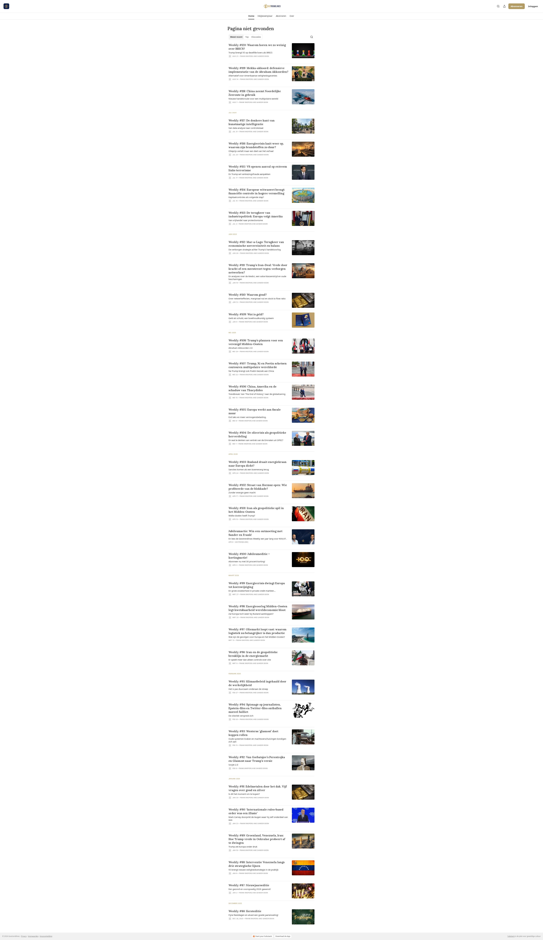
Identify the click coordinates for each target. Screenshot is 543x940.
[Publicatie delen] (504, 6)
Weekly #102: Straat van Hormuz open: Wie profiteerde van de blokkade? (258, 486)
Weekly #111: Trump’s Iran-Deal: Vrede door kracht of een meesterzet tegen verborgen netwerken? (258, 268)
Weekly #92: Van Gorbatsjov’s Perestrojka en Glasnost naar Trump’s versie (257, 759)
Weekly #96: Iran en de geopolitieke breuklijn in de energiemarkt (253, 654)
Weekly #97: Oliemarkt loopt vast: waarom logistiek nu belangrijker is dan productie (257, 631)
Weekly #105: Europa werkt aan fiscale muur (255, 411)
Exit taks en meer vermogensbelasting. (247, 417)
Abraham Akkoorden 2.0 (241, 347)
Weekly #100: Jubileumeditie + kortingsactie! (249, 555)
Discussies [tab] (256, 37)
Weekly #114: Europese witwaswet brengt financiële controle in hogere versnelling (257, 191)
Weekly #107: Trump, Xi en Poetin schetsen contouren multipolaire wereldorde (258, 365)
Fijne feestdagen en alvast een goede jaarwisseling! (253, 915)
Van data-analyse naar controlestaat (246, 128)
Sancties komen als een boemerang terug (249, 469)
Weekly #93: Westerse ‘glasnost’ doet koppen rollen (253, 733)
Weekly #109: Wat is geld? (246, 314)
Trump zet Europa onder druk (243, 846)
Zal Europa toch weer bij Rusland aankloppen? (251, 613)
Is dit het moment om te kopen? (244, 794)
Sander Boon (263, 56)
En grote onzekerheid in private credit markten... (252, 590)
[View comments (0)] (250, 60)
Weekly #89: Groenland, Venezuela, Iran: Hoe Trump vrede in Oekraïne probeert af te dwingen (257, 839)
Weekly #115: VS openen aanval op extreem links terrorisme (258, 168)
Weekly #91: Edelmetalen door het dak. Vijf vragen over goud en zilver (258, 788)
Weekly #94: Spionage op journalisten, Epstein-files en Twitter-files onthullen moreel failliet (255, 708)
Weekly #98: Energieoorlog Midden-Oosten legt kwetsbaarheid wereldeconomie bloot (258, 608)
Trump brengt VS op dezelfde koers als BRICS (250, 52)
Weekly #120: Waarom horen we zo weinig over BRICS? (257, 46)
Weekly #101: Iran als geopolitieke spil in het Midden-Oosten (256, 509)
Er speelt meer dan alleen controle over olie (250, 659)
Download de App (282, 936)
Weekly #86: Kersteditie (245, 911)
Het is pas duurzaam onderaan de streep (248, 689)
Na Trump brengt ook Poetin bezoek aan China (251, 371)
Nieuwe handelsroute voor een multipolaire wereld (253, 98)
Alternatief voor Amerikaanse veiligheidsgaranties (253, 75)
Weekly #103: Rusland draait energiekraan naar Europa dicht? (257, 463)
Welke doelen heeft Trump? (242, 515)
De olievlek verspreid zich (241, 715)
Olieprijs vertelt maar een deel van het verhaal (251, 151)
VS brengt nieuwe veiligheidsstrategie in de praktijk (253, 869)
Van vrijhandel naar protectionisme (246, 220)
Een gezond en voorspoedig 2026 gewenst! (250, 889)
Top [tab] (247, 37)
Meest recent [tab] (236, 37)
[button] (251, 16)
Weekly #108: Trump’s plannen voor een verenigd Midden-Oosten (256, 342)
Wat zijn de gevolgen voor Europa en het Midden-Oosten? (257, 636)
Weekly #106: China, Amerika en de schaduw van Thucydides (252, 388)
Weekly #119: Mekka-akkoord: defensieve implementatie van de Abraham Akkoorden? (258, 69)
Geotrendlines (241, 542)
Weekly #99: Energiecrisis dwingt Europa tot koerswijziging (257, 585)
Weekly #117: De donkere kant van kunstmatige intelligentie (252, 122)
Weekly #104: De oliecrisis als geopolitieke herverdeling (257, 434)
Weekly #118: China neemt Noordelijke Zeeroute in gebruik (255, 93)
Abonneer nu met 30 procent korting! (247, 561)
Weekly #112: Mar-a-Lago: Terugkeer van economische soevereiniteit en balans (256, 243)
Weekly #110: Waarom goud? (248, 294)
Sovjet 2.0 (233, 764)
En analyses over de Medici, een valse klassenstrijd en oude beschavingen (257, 277)
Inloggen (533, 6)
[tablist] (245, 37)
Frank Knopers (246, 56)
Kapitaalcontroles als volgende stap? (246, 197)
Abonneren (516, 6)
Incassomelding (46, 936)
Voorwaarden (33, 936)
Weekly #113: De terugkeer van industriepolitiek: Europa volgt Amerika (256, 214)
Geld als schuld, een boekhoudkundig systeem (251, 318)
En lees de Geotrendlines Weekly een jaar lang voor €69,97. (257, 538)
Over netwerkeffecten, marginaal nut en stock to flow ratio (257, 298)
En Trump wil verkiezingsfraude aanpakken (249, 174)
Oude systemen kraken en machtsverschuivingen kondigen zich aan (257, 740)
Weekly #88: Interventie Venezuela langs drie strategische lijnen (257, 864)
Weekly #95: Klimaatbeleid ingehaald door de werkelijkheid (257, 683)
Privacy (24, 936)
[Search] (498, 6)
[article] (271, 52)
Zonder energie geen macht (242, 492)
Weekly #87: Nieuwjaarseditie (249, 885)
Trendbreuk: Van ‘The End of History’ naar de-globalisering (257, 394)
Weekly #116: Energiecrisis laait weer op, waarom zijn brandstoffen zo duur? (256, 145)
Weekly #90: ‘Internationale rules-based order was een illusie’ (256, 811)
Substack (511, 936)
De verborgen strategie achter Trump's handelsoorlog (255, 249)
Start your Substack (263, 936)
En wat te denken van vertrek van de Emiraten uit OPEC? (256, 440)
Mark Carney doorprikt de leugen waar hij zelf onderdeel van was (258, 818)
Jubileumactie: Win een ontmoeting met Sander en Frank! (255, 533)
